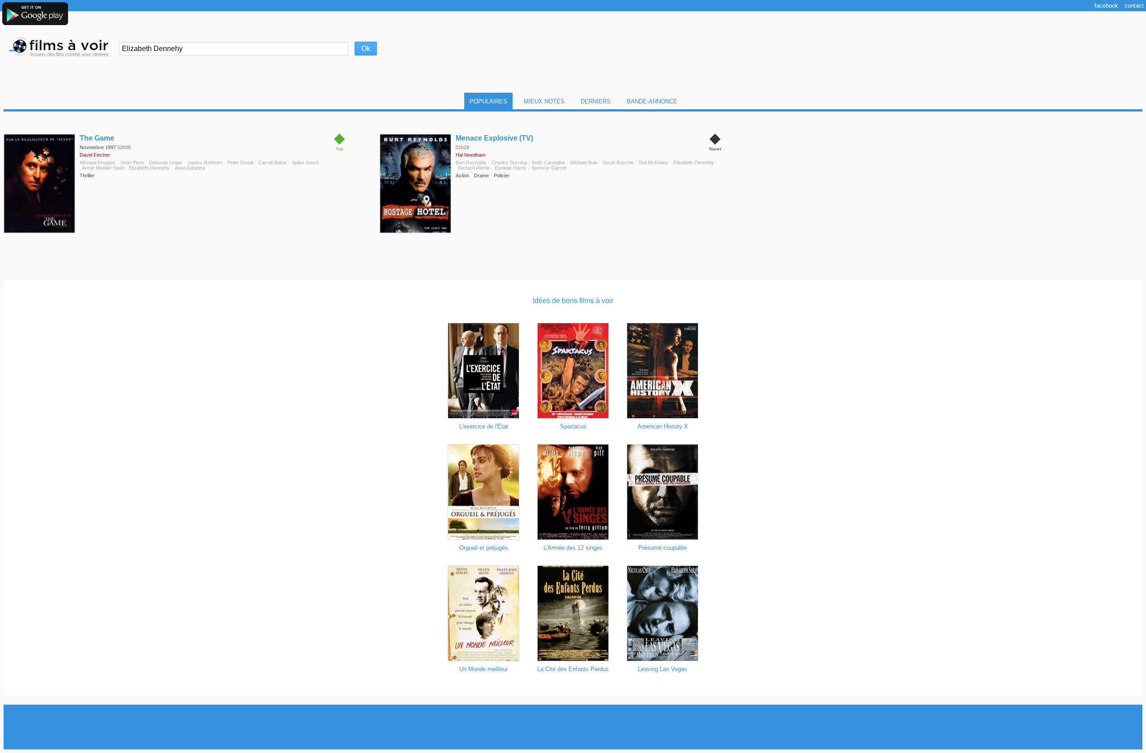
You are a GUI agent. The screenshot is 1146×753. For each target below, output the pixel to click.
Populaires (488, 101)
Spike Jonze (305, 162)
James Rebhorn (205, 162)
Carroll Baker (272, 162)
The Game (97, 138)
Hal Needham (470, 155)
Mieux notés (544, 101)
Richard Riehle (474, 168)
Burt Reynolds (471, 162)
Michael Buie (584, 162)
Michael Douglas (97, 162)
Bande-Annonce (652, 101)
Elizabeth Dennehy (149, 168)
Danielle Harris (510, 168)
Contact (1134, 5)
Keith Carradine (548, 162)
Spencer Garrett (549, 168)
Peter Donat (240, 162)
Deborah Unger (166, 162)
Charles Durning (509, 162)
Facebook (1106, 5)
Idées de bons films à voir (573, 300)
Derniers (596, 101)
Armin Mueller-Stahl (103, 168)
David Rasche (618, 162)
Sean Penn (132, 162)
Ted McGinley (653, 162)
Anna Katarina (190, 168)
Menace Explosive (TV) (494, 138)
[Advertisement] (573, 727)
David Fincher (95, 155)
